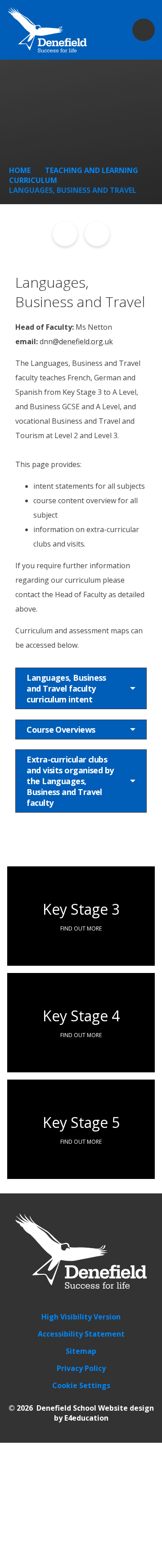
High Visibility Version (81, 1317)
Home (20, 170)
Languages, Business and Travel (72, 190)
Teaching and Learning (91, 170)
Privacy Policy (81, 1368)
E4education (86, 1418)
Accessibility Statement (81, 1334)
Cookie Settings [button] (81, 1385)
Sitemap (81, 1351)
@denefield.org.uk (83, 341)
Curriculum (33, 180)
